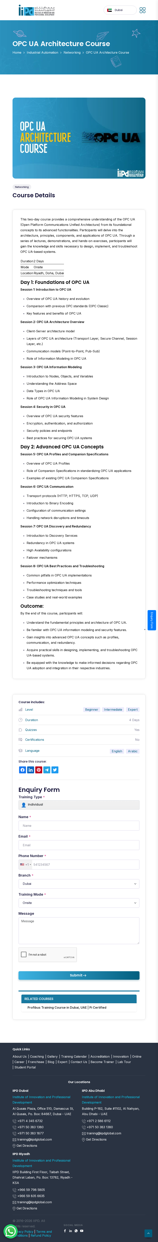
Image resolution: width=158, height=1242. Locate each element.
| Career (18, 1062)
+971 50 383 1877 (30, 1133)
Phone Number (32, 856)
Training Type (31, 797)
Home (17, 52)
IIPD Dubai (20, 1090)
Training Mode (32, 894)
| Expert (61, 1062)
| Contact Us (78, 1062)
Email (24, 836)
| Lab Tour (123, 1062)
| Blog (50, 1062)
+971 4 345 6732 (29, 1121)
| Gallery (51, 1056)
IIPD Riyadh (21, 1154)
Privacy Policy (23, 1232)
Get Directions (27, 1146)
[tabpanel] (79, 444)
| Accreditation (99, 1056)
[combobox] (25, 864)
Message (26, 913)
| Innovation (120, 1056)
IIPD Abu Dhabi (93, 1090)
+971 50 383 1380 (30, 1127)
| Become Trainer (101, 1062)
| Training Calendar (73, 1056)
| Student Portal (24, 1067)
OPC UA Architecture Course (107, 52)
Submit (76, 975)
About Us (20, 1056)
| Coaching (36, 1056)
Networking (72, 52)
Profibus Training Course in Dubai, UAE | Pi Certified (67, 1007)
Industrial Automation (42, 52)
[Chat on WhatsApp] (10, 1231)
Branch (26, 875)
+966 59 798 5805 (30, 1190)
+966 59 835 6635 (30, 1196)
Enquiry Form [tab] (152, 620)
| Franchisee (35, 1062)
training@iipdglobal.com (34, 1139)
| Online (135, 1056)
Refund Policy (41, 1235)
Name (24, 817)
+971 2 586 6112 (98, 1121)
